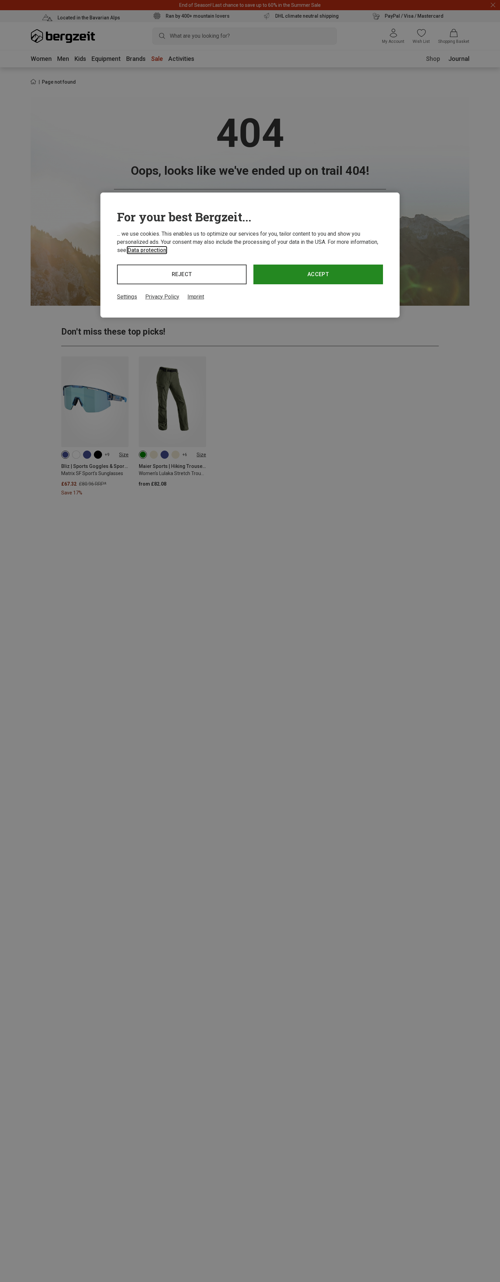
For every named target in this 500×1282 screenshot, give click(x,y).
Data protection (147, 250)
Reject (182, 274)
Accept (318, 274)
